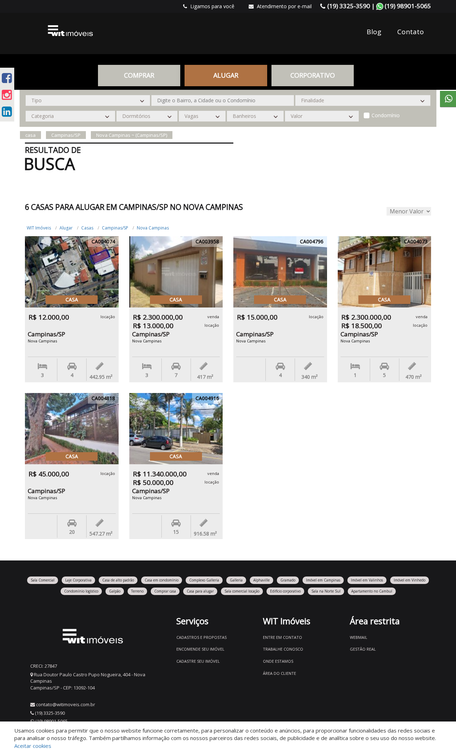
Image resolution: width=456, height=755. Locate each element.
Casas (87, 228)
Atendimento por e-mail (283, 6)
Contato (410, 31)
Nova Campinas (153, 228)
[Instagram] (7, 95)
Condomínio (386, 115)
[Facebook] (7, 78)
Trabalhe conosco (283, 649)
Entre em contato (282, 637)
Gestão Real (363, 649)
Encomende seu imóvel (200, 649)
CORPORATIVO (312, 75)
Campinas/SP (115, 228)
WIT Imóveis (39, 228)
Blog (374, 31)
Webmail (358, 637)
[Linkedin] (7, 111)
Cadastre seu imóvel (198, 661)
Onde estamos (278, 661)
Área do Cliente (279, 673)
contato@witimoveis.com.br (65, 704)
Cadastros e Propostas (201, 637)
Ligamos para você (211, 6)
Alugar (66, 228)
